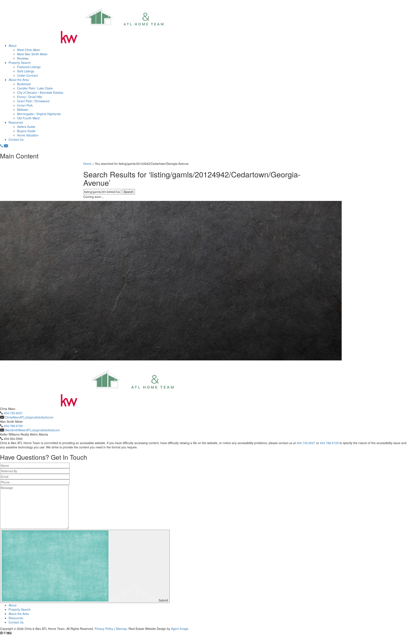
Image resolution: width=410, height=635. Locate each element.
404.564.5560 (13, 438)
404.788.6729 (13, 426)
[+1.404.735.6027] (1, 146)
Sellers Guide (26, 126)
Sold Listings (25, 71)
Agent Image (179, 628)
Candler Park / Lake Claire (35, 88)
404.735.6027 (13, 413)
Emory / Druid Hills (29, 97)
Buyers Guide (26, 131)
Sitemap (121, 628)
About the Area (19, 80)
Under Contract (27, 75)
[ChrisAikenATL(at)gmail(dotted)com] (6, 146)
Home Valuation (27, 135)
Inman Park (25, 105)
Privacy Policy (104, 628)
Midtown (22, 109)
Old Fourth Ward (28, 118)
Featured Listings (29, 67)
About (12, 45)
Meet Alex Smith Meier (32, 54)
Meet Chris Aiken (28, 50)
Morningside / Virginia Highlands (39, 114)
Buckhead (24, 84)
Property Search (20, 62)
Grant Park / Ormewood (33, 101)
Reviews (22, 58)
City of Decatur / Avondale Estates (40, 92)
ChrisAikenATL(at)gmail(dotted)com (29, 417)
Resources (16, 122)
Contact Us (16, 139)
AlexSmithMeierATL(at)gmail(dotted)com (32, 430)
